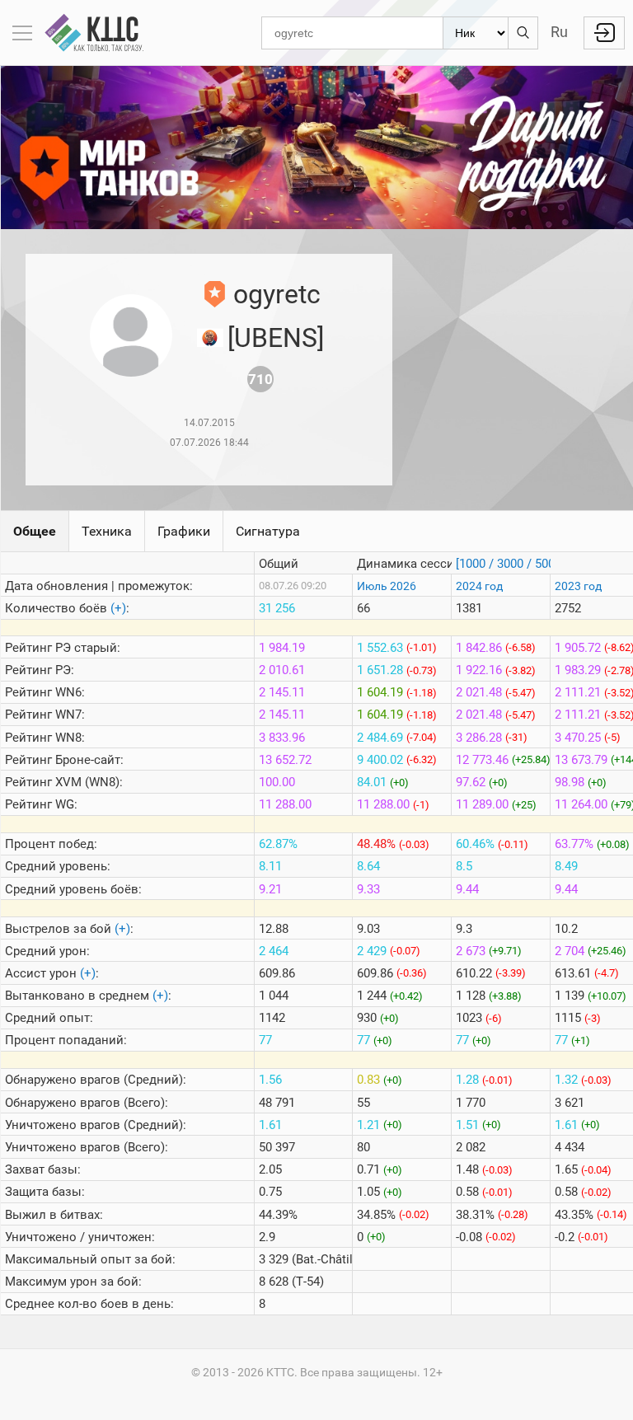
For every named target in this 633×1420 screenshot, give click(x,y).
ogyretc (277, 294)
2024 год (479, 586)
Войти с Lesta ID (604, 32)
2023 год (578, 586)
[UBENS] (275, 338)
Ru (559, 31)
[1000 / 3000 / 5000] (510, 563)
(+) (118, 608)
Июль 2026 (386, 586)
